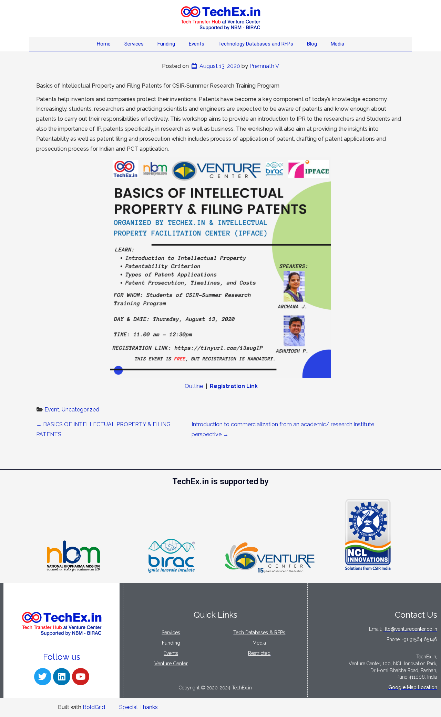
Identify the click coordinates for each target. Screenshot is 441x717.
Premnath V (264, 66)
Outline (194, 386)
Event (51, 409)
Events (196, 44)
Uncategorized (80, 409)
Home (104, 44)
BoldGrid (94, 707)
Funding (166, 44)
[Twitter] (42, 676)
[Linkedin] (61, 676)
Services (134, 44)
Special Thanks (138, 707)
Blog (312, 44)
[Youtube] (80, 676)
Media (337, 44)
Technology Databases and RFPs (255, 44)
